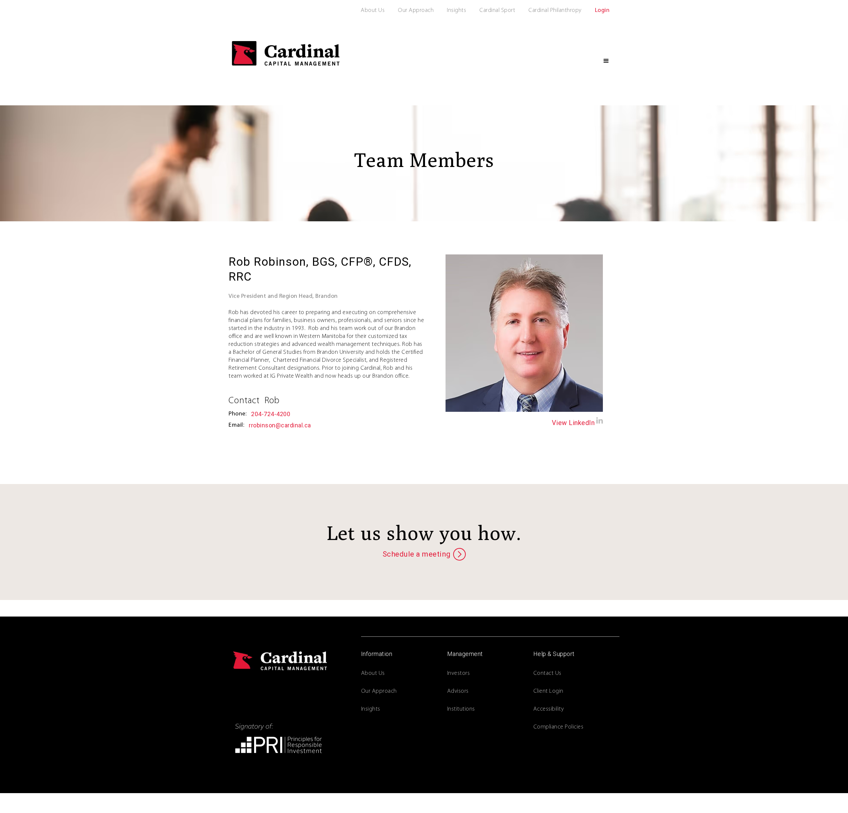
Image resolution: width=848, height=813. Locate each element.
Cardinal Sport (497, 11)
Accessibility (548, 709)
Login (602, 11)
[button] (606, 61)
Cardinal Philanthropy (555, 11)
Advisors (458, 691)
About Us (373, 11)
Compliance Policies (558, 727)
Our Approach (416, 11)
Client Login (548, 691)
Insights (456, 11)
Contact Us (547, 674)
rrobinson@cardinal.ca (280, 425)
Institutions (461, 709)
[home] (286, 53)
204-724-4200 (270, 413)
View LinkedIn (573, 423)
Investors (458, 674)
